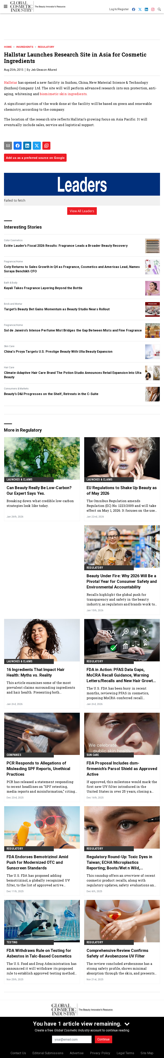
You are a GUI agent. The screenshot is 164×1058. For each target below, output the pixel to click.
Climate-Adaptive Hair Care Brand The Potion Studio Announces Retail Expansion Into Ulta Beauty (72, 375)
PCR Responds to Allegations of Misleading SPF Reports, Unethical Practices (38, 769)
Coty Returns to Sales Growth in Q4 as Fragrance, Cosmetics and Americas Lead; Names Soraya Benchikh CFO (72, 269)
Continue (103, 1039)
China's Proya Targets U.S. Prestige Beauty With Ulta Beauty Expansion (58, 351)
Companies (14, 754)
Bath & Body (10, 282)
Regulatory (46, 46)
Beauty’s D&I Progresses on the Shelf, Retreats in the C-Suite (51, 394)
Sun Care (93, 754)
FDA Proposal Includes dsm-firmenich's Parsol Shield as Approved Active (122, 769)
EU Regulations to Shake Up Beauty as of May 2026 (122, 490)
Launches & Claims (19, 479)
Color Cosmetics (13, 240)
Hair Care (9, 367)
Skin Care (9, 346)
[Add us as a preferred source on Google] (46, 146)
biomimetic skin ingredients (63, 94)
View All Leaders (82, 211)
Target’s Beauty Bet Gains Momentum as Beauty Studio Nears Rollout (57, 309)
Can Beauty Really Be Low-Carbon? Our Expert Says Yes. (39, 490)
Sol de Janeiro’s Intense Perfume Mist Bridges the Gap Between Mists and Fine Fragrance (73, 330)
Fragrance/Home (13, 261)
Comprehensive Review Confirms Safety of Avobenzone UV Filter (117, 953)
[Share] (18, 146)
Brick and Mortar (13, 304)
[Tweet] (37, 146)
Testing (12, 942)
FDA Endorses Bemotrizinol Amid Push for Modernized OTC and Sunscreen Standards (37, 862)
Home (8, 46)
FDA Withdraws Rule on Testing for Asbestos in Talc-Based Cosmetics (39, 953)
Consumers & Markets (16, 388)
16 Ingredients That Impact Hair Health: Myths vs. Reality (36, 672)
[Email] (8, 146)
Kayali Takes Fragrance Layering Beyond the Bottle (43, 288)
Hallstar (10, 82)
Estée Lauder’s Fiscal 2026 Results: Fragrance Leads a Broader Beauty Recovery (66, 246)
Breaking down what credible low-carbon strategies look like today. (40, 503)
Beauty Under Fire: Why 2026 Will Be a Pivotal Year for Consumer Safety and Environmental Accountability (122, 581)
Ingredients (24, 46)
